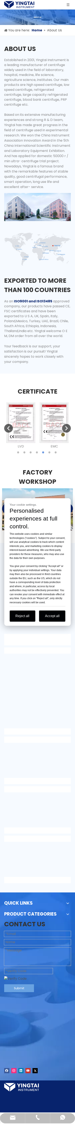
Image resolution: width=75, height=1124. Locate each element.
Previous (8, 428)
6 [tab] (50, 452)
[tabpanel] (20, 425)
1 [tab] (19, 452)
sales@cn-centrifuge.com (40, 1057)
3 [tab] (31, 452)
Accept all (52, 616)
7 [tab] (56, 452)
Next (66, 428)
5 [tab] (44, 452)
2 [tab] (25, 452)
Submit (19, 988)
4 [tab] (37, 452)
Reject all (22, 616)
